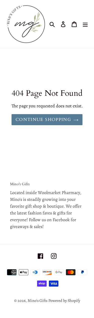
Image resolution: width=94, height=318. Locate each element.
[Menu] (85, 24)
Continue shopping (43, 119)
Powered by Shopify (64, 300)
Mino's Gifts (37, 300)
